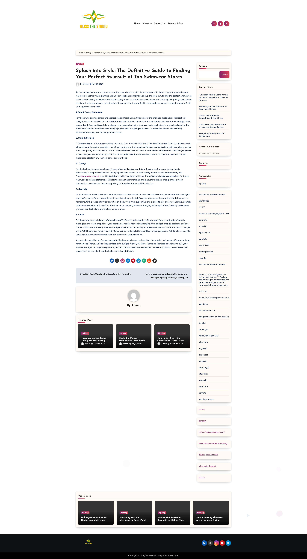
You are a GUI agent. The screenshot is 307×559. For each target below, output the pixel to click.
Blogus (161, 555)
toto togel (203, 329)
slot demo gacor (206, 399)
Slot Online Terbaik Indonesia (212, 194)
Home (137, 24)
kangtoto (203, 239)
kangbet (202, 421)
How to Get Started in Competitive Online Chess (211, 116)
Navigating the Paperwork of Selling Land (212, 134)
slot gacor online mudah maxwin (214, 317)
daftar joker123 (206, 252)
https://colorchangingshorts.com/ (214, 213)
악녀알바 (203, 291)
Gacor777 (203, 274)
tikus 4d (202, 258)
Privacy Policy (175, 24)
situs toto (203, 342)
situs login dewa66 (207, 466)
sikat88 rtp (204, 201)
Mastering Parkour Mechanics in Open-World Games (132, 340)
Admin (86, 84)
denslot (202, 323)
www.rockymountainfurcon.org (213, 443)
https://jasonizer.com (208, 455)
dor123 (202, 207)
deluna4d (203, 220)
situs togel (204, 367)
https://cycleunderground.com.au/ (215, 298)
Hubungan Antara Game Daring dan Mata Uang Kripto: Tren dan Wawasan (94, 340)
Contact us (160, 24)
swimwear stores (90, 176)
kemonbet (203, 355)
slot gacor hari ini (207, 310)
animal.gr (203, 226)
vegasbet (203, 348)
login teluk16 (205, 233)
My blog (80, 64)
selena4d (203, 380)
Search (203, 66)
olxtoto (202, 409)
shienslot (203, 361)
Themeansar (172, 555)
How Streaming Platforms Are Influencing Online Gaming (212, 125)
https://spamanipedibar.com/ (212, 432)
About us (147, 24)
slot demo (203, 304)
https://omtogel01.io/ (208, 336)
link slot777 (204, 245)
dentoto (202, 393)
